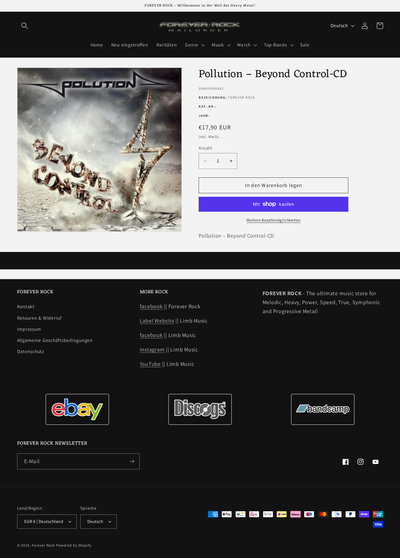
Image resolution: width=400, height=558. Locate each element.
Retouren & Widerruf (39, 318)
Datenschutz (30, 351)
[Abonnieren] (131, 461)
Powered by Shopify (73, 545)
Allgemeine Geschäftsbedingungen (55, 340)
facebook (151, 306)
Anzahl (205, 148)
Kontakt (26, 306)
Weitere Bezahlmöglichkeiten (273, 219)
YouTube (150, 363)
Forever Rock (43, 545)
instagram (152, 349)
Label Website (157, 320)
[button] (24, 25)
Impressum (29, 329)
